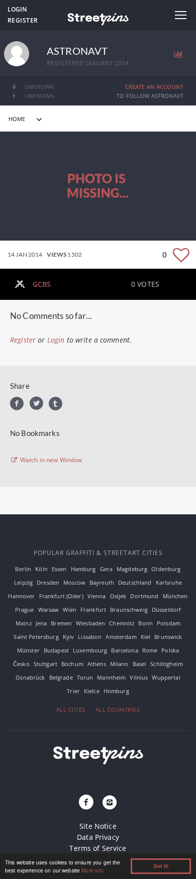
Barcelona (124, 650)
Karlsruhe (169, 582)
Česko (21, 664)
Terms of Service (97, 848)
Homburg (116, 691)
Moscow (74, 582)
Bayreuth (101, 582)
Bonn (145, 623)
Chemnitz (121, 623)
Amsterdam (121, 636)
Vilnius (139, 677)
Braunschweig (129, 609)
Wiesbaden (90, 623)
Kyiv (68, 636)
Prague (24, 609)
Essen (59, 569)
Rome (150, 650)
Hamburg (83, 569)
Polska (170, 650)
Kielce (92, 691)
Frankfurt (93, 609)
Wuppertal (166, 677)
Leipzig (23, 582)
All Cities (70, 709)
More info (92, 870)
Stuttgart (45, 664)
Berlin (23, 569)
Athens (96, 664)
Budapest (56, 650)
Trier (73, 691)
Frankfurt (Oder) (61, 596)
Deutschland (135, 582)
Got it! (160, 865)
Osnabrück (30, 677)
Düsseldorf (166, 609)
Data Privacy (98, 837)
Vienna (96, 596)
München (175, 596)
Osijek (118, 596)
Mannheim (111, 677)
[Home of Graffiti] (98, 18)
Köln (41, 569)
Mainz (24, 623)
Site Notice (98, 826)
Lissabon (90, 636)
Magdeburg (132, 569)
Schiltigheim (166, 664)
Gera (106, 569)
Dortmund (144, 596)
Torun (85, 677)
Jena (41, 623)
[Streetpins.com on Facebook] (86, 802)
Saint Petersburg (36, 636)
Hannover (21, 596)
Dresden (48, 582)
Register (23, 20)
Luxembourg (90, 650)
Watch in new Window (50, 460)
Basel (140, 664)
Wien (69, 609)
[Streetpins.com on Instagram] (109, 802)
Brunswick (168, 636)
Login (17, 9)
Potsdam (168, 623)
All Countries (117, 709)
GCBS (42, 284)
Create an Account (154, 86)
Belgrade (61, 677)
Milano (119, 664)
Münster (28, 650)
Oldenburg (165, 569)
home (17, 119)
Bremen (61, 623)
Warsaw (48, 609)
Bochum (72, 664)
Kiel (146, 636)
